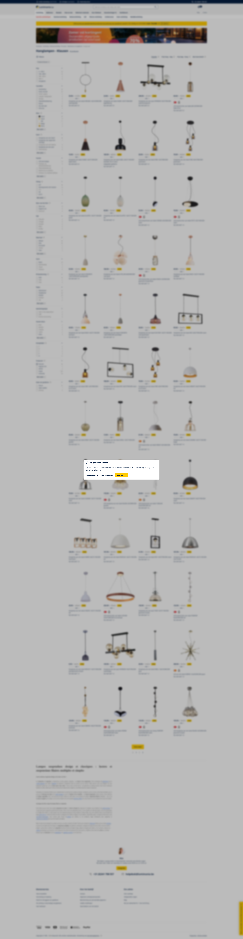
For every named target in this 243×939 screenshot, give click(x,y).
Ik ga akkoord (121, 475)
